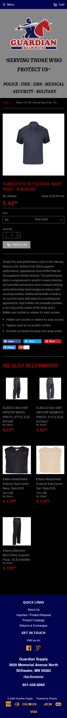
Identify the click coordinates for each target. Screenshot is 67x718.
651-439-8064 (34, 684)
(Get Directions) (33, 677)
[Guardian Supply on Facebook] (28, 649)
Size (5, 213)
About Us (33, 609)
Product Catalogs (33, 620)
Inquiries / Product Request (33, 615)
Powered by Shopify (46, 698)
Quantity (7, 229)
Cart (61, 4)
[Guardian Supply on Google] (38, 649)
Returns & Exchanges (33, 625)
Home (6, 102)
